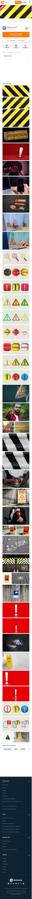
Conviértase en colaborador (9, 894)
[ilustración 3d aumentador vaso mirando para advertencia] (15, 257)
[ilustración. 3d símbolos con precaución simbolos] (15, 287)
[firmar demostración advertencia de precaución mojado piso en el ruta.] (15, 509)
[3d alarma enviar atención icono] (15, 134)
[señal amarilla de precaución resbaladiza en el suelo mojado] (15, 695)
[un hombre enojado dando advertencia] (15, 412)
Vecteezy (4, 832)
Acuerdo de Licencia (7, 863)
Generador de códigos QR (9, 853)
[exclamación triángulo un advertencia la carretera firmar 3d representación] (7, 771)
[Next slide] (25, 794)
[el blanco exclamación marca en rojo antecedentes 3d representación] (15, 643)
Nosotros (4, 891)
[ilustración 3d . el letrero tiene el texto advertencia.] (15, 331)
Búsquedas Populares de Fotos (10, 874)
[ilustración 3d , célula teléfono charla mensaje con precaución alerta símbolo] (15, 758)
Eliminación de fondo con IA (9, 851)
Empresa (4, 838)
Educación (5, 840)
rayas (15, 794)
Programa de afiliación (8, 868)
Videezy (4, 835)
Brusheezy (5, 829)
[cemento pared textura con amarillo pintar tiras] (9, 438)
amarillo (23, 794)
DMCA (4, 865)
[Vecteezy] (2, 2)
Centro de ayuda (6, 886)
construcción (7, 794)
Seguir (26, 29)
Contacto (4, 888)
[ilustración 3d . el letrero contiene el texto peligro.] (15, 346)
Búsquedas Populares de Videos (10, 876)
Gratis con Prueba (16, 34)
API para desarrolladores (8, 843)
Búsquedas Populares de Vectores (11, 871)
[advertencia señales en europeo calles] (15, 566)
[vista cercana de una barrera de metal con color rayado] (15, 453)
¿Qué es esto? (17, 52)
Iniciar (24, 2)
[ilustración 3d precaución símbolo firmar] (15, 272)
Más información (8, 55)
